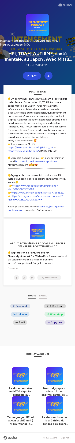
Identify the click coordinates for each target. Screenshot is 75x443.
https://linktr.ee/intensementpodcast (36, 161)
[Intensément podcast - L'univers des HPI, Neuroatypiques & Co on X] (24, 277)
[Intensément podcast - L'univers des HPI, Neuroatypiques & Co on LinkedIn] (32, 277)
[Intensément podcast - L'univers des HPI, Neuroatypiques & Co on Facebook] (16, 277)
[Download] (48, 76)
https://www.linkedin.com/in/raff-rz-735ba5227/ (38, 192)
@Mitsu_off (46, 147)
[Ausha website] (65, 5)
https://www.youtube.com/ (23, 147)
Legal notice (66, 438)
